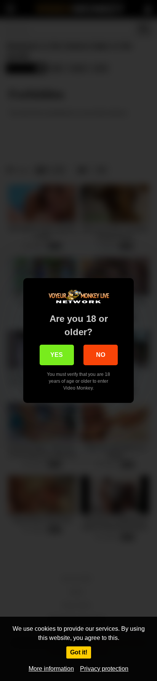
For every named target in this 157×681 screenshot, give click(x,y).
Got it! (78, 652)
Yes (56, 355)
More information (51, 668)
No (100, 355)
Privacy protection (104, 668)
